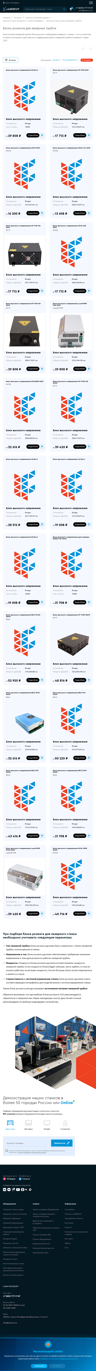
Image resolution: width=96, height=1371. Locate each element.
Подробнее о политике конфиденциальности (59, 1358)
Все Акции (69, 1223)
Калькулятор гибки (40, 1252)
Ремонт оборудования (42, 1239)
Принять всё (39, 1366)
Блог (67, 1247)
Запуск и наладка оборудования (46, 1209)
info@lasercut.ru (86, 10)
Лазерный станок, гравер (13, 1209)
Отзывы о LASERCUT (73, 1214)
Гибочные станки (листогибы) (15, 1247)
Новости (68, 1227)
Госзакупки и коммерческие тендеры (76, 1233)
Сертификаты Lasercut (74, 1218)
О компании (70, 1209)
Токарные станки (10, 1259)
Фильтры (12, 60)
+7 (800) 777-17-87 (84, 8)
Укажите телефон (15, 1143)
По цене (55, 60)
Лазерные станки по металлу (15, 1214)
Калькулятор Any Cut (41, 1243)
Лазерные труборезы (12, 1218)
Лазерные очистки (10, 1243)
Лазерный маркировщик (13, 1223)
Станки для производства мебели (13, 1233)
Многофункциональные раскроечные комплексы (13, 1269)
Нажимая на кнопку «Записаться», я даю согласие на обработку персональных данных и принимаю (37, 1151)
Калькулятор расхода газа (43, 1248)
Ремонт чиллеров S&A (42, 1234)
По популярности (70, 60)
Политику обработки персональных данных (32, 1152)
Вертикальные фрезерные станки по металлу (14, 1253)
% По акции (86, 60)
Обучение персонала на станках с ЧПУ (46, 1229)
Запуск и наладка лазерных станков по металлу (44, 1215)
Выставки (69, 1238)
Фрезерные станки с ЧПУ (13, 1227)
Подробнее (33, 135)
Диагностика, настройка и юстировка (43, 1222)
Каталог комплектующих (13, 1275)
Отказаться (57, 1366)
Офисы (68, 1243)
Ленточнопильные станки (13, 1263)
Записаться (59, 1143)
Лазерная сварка (10, 1238)
